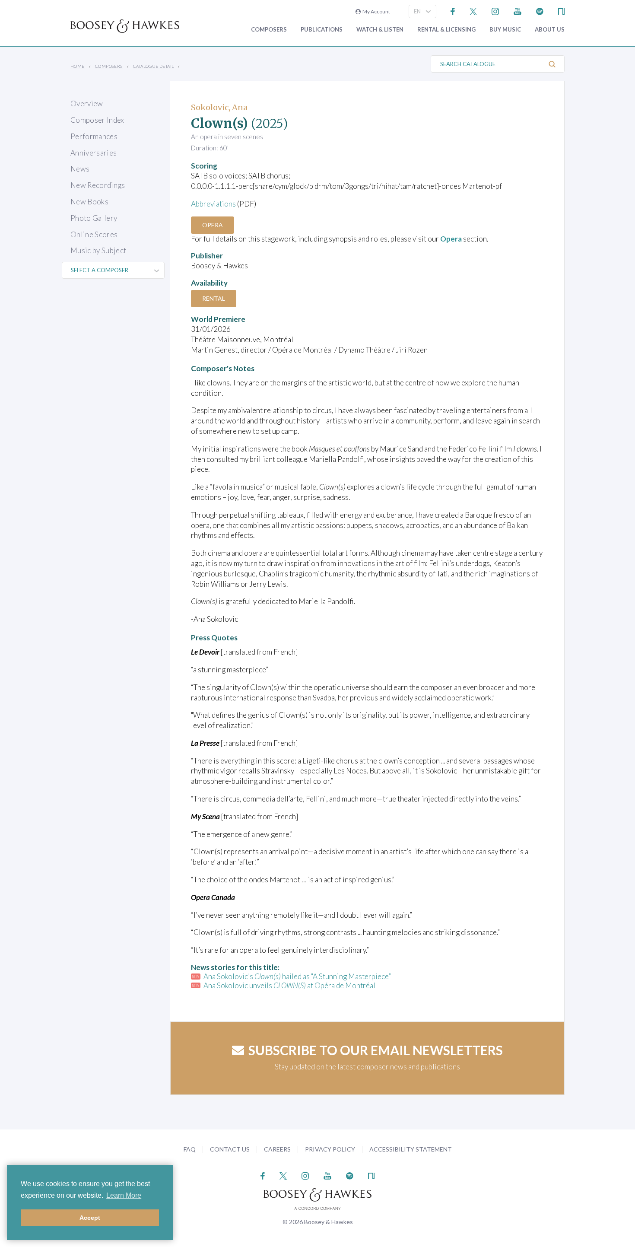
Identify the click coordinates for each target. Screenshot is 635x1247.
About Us (550, 29)
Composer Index (97, 119)
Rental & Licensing (446, 29)
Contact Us (230, 1149)
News (79, 168)
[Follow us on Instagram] (495, 10)
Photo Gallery (93, 218)
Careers (277, 1149)
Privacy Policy (330, 1149)
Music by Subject (98, 250)
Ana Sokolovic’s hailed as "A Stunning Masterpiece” (297, 976)
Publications (322, 29)
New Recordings (97, 185)
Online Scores (93, 234)
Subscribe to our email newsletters (375, 1050)
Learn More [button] (123, 1195)
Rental (213, 298)
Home (77, 66)
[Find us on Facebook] (453, 10)
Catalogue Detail (153, 66)
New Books (89, 201)
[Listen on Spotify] (539, 10)
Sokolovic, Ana (219, 107)
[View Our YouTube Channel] (517, 10)
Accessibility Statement (410, 1149)
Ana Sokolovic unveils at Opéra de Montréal (289, 985)
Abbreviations (213, 203)
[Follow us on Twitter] (473, 10)
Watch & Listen (379, 29)
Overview (86, 103)
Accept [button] (89, 1217)
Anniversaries (93, 152)
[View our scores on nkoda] (561, 10)
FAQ (190, 1149)
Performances (93, 136)
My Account (375, 11)
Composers (269, 29)
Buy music (505, 29)
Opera (212, 225)
